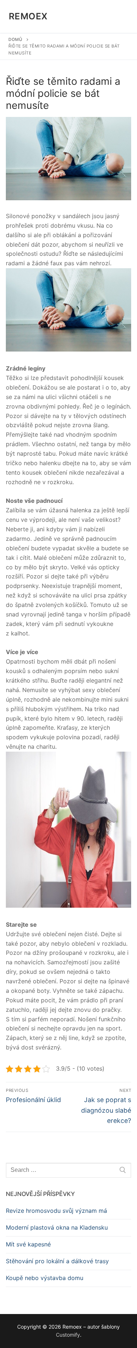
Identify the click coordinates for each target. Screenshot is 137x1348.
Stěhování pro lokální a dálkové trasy (57, 1261)
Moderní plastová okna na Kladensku (57, 1227)
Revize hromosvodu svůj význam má (56, 1210)
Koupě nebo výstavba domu (44, 1277)
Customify (68, 1335)
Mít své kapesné (28, 1244)
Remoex (28, 16)
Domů (15, 39)
